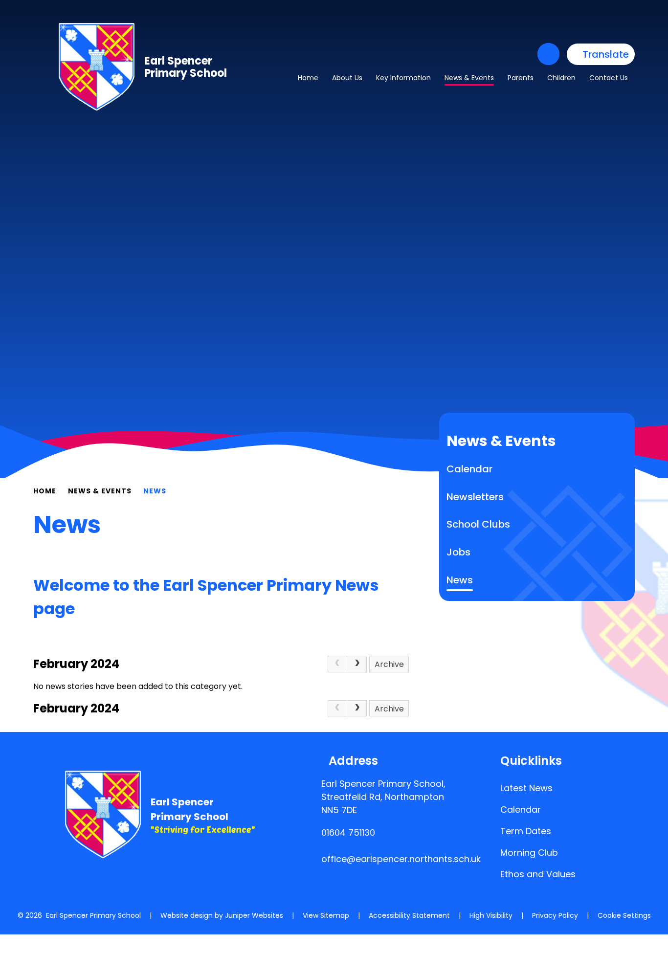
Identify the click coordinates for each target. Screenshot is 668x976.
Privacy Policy (555, 915)
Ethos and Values (538, 874)
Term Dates (525, 831)
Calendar (520, 809)
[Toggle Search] (548, 54)
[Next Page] (357, 664)
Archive (389, 664)
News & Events (100, 491)
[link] (337, 664)
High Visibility (490, 915)
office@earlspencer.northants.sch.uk (401, 859)
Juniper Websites (254, 915)
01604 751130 (348, 832)
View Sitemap (326, 915)
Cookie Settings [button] (624, 915)
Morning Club (529, 852)
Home (44, 491)
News (154, 491)
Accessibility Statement (409, 915)
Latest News (526, 788)
